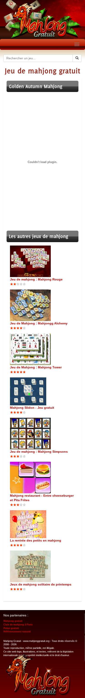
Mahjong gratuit (12, 621)
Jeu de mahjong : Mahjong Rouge (36, 279)
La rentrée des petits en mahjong (35, 540)
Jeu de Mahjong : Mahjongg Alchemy (39, 323)
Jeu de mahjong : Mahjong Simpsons (39, 451)
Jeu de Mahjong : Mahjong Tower (36, 367)
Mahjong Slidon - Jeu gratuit (32, 407)
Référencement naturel (17, 631)
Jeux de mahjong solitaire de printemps (40, 584)
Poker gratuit (11, 628)
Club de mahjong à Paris (18, 624)
